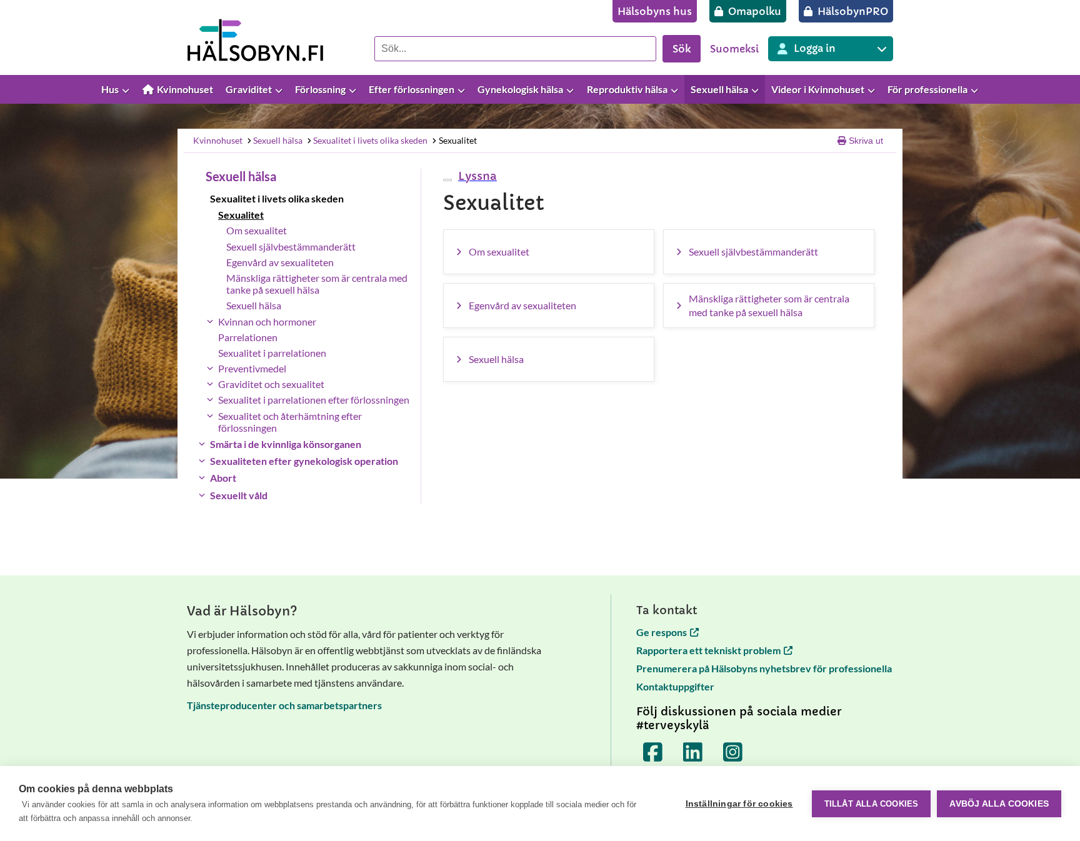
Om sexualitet (256, 230)
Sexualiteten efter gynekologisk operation (304, 461)
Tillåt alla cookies (871, 804)
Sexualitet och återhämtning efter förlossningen (290, 422)
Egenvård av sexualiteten (280, 262)
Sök (681, 48)
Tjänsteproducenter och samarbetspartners (284, 705)
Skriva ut (866, 141)
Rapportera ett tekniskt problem (708, 650)
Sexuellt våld (239, 495)
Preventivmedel (252, 368)
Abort (223, 478)
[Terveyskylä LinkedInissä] (693, 752)
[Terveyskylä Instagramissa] (733, 752)
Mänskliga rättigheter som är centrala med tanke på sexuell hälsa (317, 284)
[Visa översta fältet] (1064, 89)
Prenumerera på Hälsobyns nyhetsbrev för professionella (764, 668)
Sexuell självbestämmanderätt (291, 246)
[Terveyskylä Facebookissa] (653, 752)
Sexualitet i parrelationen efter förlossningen (313, 400)
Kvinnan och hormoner (267, 321)
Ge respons (661, 632)
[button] (476, 176)
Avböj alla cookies (999, 804)
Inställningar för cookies (739, 804)
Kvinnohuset (217, 140)
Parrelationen (248, 337)
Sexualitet (458, 140)
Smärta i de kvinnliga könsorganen (285, 444)
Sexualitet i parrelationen (272, 353)
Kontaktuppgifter (675, 686)
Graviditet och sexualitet (271, 384)
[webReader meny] (447, 180)
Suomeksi (734, 48)
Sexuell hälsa (277, 140)
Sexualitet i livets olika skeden (370, 140)
